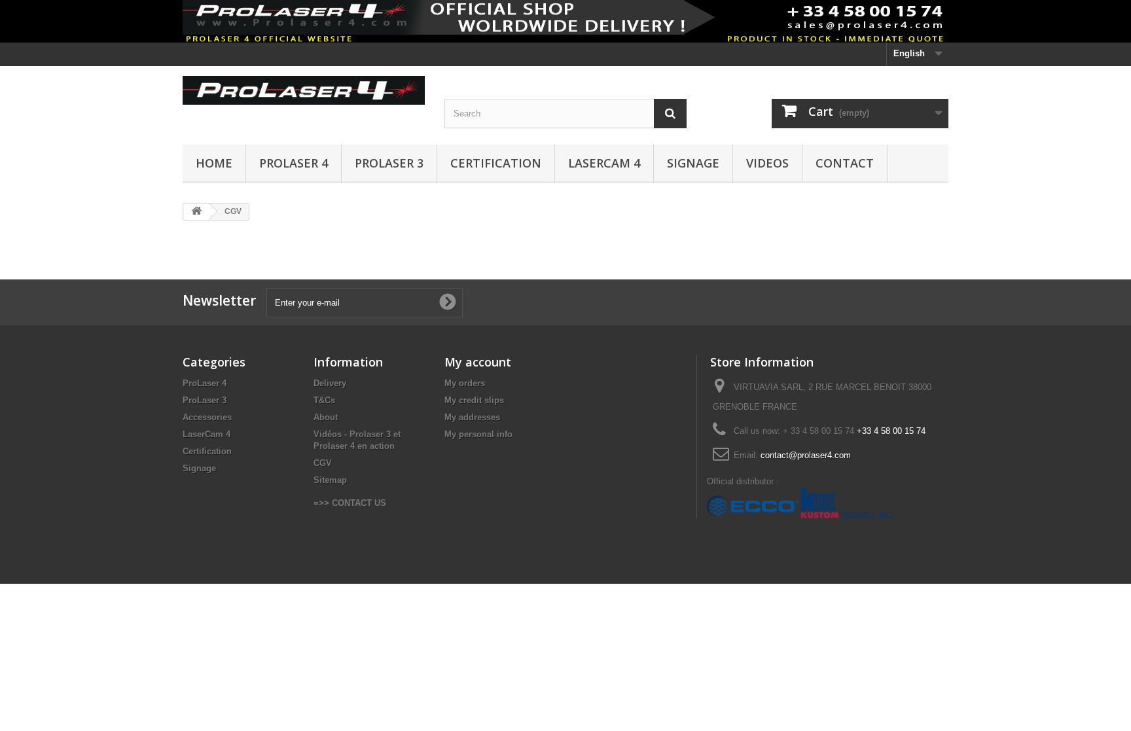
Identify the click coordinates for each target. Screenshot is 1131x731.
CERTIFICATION (495, 163)
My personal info (478, 434)
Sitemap (330, 480)
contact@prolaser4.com (806, 455)
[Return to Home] (196, 212)
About (326, 417)
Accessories (207, 417)
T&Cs (324, 400)
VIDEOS (767, 163)
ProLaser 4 (293, 163)
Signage (693, 163)
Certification (207, 451)
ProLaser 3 (389, 163)
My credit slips (474, 400)
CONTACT (845, 163)
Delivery (330, 383)
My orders (464, 383)
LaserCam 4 (604, 163)
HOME (214, 163)
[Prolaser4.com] (304, 90)
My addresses (472, 417)
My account (477, 362)
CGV (323, 463)
